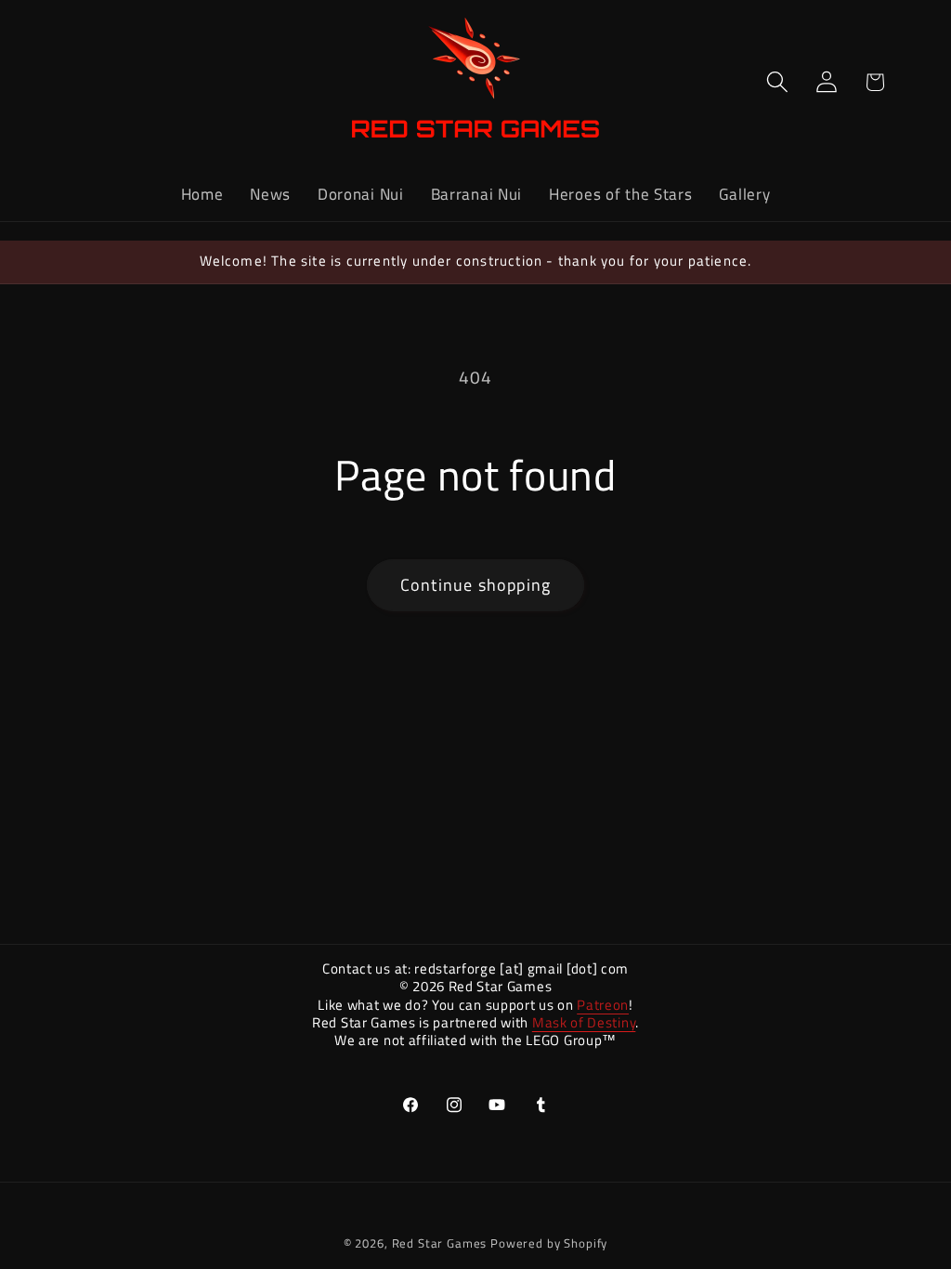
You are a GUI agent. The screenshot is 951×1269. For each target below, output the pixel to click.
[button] (776, 82)
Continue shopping (475, 584)
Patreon (603, 1004)
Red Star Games (440, 1243)
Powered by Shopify (548, 1243)
